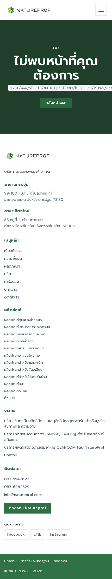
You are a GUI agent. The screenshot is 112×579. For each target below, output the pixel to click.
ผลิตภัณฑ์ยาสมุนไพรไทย (22, 355)
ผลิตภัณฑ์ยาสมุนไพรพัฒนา (24, 348)
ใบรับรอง (11, 281)
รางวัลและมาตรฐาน (35, 561)
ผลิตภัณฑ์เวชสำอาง (19, 341)
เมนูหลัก (11, 240)
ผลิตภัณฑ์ (12, 266)
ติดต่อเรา (11, 297)
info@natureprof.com (23, 494)
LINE (37, 534)
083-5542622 (16, 479)
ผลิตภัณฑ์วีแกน (15, 391)
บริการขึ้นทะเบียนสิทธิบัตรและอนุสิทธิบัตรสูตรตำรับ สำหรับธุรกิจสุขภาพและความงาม (54, 423)
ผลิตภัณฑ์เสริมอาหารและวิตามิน (27, 327)
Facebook (16, 534)
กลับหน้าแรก (56, 102)
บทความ (10, 289)
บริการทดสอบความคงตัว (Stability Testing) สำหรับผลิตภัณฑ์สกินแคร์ (54, 436)
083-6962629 (16, 487)
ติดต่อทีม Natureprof (27, 508)
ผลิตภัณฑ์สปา (14, 384)
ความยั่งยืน (13, 258)
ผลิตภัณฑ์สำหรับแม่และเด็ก (23, 362)
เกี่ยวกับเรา (12, 251)
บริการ (9, 274)
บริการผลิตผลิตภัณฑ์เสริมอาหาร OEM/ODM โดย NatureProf (54, 447)
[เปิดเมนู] (101, 10)
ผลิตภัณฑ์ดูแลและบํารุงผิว (23, 320)
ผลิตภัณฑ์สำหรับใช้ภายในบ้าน (25, 377)
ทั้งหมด (9, 398)
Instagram (58, 534)
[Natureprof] (29, 9)
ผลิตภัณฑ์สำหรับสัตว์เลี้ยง (23, 369)
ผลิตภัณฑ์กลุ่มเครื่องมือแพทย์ (25, 334)
